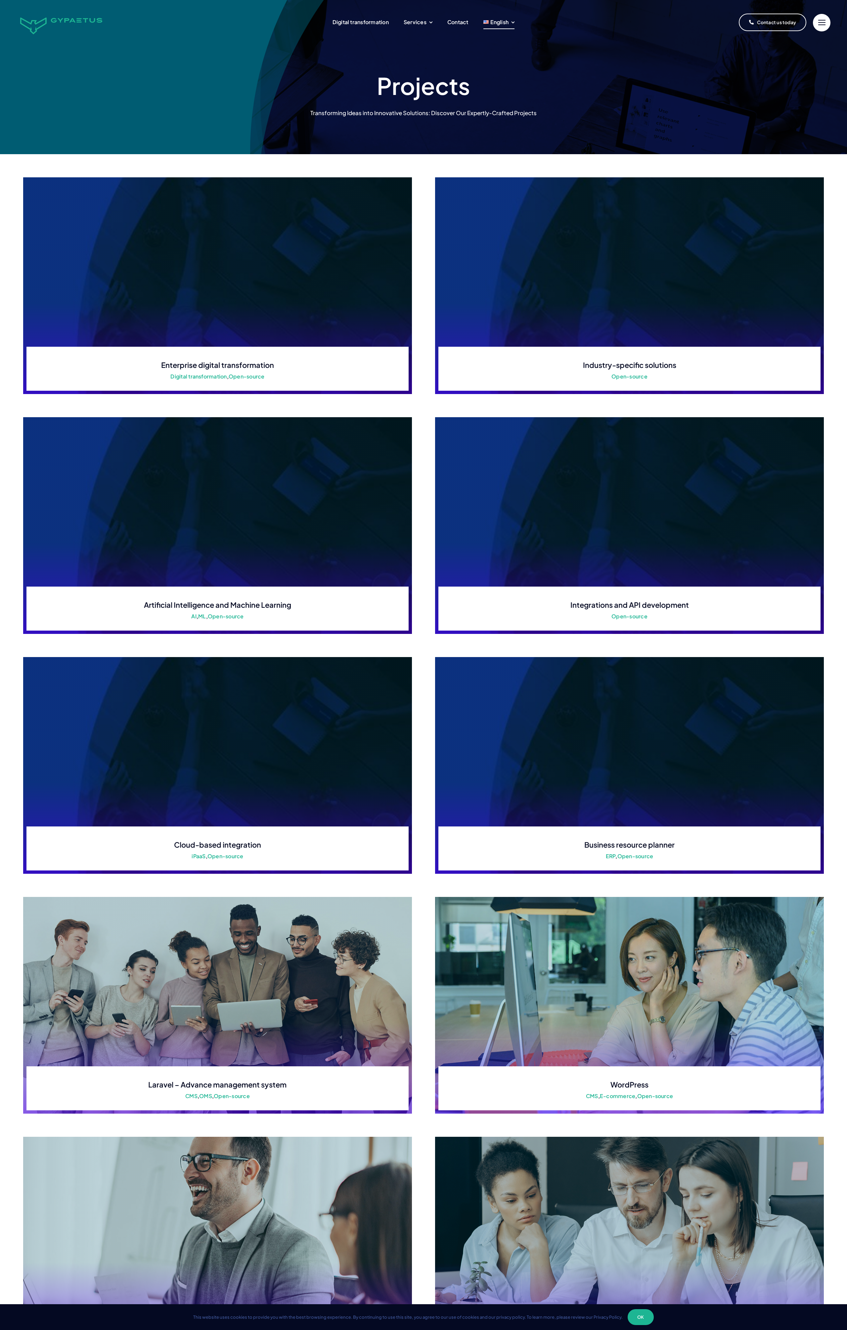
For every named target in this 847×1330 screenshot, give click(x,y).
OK (640, 1317)
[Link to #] (821, 22)
